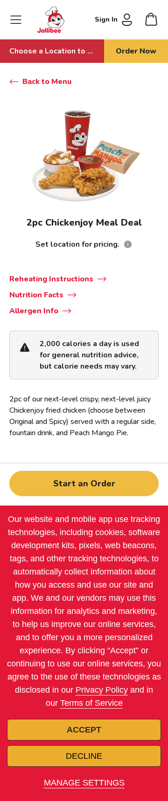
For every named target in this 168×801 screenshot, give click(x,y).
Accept (84, 729)
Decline (84, 756)
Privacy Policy (102, 690)
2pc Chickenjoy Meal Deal (84, 222)
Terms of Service (91, 703)
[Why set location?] (128, 244)
